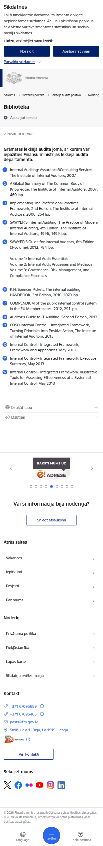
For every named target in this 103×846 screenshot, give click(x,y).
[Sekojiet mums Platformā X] (7, 785)
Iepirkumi (14, 572)
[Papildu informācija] (42, 706)
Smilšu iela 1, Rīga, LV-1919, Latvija (39, 730)
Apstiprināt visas (76, 51)
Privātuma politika (21, 633)
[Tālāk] (92, 468)
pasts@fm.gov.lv (24, 722)
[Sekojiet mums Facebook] (18, 785)
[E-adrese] (14, 739)
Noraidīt (27, 51)
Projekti (12, 586)
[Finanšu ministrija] (48, 84)
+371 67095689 (23, 706)
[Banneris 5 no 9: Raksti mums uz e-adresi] (51, 468)
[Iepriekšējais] (11, 468)
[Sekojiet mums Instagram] (50, 785)
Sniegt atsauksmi (51, 520)
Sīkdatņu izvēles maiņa (25, 675)
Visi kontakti (29, 754)
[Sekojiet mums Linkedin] (61, 785)
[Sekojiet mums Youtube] (40, 785)
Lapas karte (16, 661)
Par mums (14, 600)
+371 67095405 (23, 714)
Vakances (14, 557)
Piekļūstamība (17, 647)
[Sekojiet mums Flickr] (29, 785)
